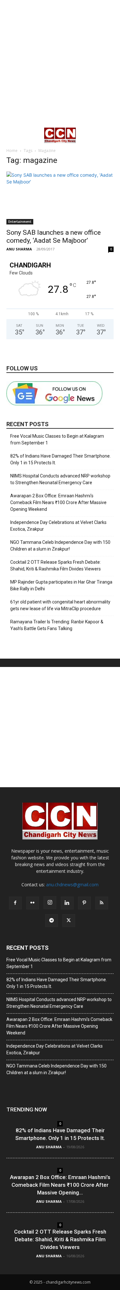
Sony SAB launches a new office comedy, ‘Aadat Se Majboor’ (53, 236)
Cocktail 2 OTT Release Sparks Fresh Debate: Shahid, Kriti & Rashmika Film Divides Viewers (55, 565)
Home (12, 150)
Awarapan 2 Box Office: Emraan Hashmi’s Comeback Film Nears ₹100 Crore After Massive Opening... (60, 1185)
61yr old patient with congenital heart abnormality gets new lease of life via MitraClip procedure (60, 605)
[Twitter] (68, 920)
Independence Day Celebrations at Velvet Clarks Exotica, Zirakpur (58, 526)
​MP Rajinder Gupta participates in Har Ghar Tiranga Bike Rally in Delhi (61, 585)
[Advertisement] (60, 63)
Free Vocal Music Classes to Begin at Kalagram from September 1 (57, 439)
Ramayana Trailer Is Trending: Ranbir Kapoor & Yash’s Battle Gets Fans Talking (56, 625)
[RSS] (101, 903)
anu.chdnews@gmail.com (72, 884)
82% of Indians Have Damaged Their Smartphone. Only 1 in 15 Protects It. (60, 459)
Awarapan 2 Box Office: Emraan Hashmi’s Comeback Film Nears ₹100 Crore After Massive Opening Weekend (58, 502)
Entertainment (19, 221)
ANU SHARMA (19, 249)
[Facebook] (15, 903)
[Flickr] (32, 903)
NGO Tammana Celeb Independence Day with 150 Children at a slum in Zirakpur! (60, 546)
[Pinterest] (84, 903)
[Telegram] (51, 920)
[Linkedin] (67, 903)
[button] (11, 135)
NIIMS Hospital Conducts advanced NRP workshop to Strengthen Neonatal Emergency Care (60, 479)
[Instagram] (50, 902)
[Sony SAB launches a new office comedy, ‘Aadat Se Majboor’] (60, 198)
